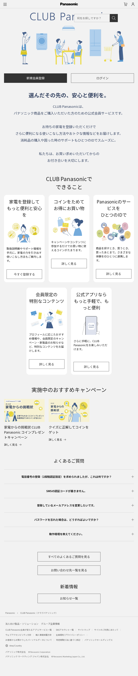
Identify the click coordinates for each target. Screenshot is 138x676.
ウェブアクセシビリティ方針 (18, 634)
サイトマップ (84, 629)
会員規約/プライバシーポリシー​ (70, 634)
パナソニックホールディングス (98, 639)
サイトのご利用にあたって (106, 629)
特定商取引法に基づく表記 (68, 639)
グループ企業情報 (50, 623)
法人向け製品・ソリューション (21, 623)
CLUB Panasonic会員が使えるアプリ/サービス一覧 (28, 629)
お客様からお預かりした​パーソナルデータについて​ (28, 639)
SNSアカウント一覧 (65, 629)
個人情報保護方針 (44, 634)
